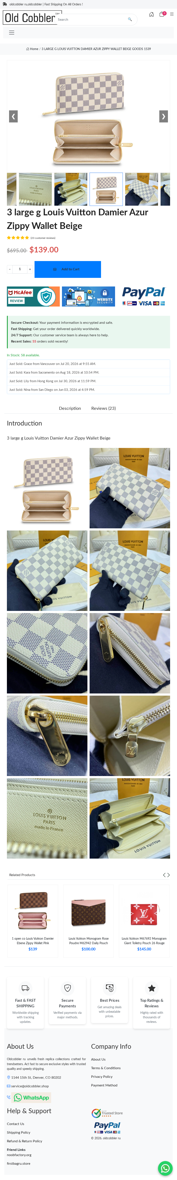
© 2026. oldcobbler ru (106, 1138)
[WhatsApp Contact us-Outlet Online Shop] (165, 1168)
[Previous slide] (164, 875)
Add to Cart (70, 269)
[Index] (151, 15)
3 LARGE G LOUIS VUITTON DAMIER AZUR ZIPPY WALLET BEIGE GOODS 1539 (96, 49)
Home (33, 49)
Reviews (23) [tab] (103, 408)
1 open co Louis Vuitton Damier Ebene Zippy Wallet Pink (33, 941)
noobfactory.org (19, 1155)
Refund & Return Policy (24, 1141)
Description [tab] (70, 408)
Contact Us (15, 1124)
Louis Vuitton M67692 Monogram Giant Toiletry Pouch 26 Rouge (144, 941)
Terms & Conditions (106, 1068)
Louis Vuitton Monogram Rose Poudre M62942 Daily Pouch (89, 941)
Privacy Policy (101, 1076)
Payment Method (104, 1085)
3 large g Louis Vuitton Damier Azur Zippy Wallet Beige (59, 438)
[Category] (171, 14)
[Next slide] (168, 875)
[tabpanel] (33, 923)
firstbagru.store (18, 1163)
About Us (98, 1059)
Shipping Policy (18, 1132)
